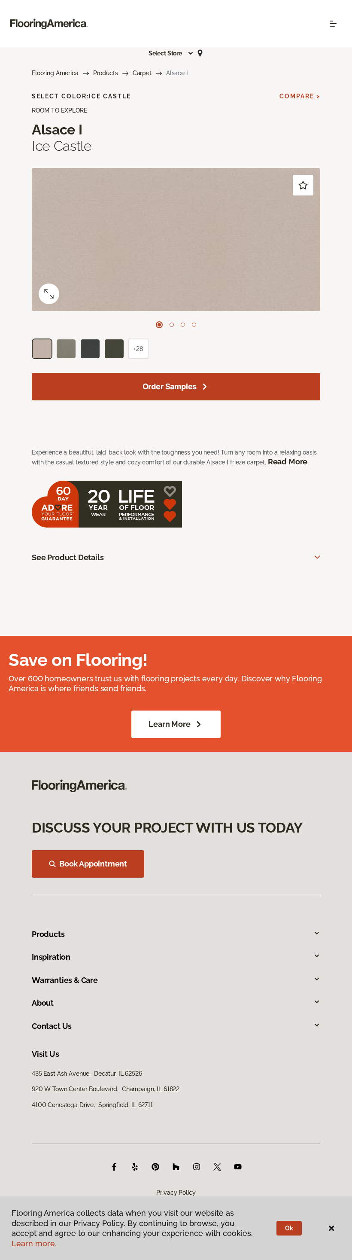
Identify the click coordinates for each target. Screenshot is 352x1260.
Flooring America (55, 73)
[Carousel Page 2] (172, 325)
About (43, 1002)
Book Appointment (93, 863)
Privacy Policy (175, 1192)
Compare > (299, 96)
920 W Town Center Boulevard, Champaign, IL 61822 (105, 1089)
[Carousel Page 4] (194, 325)
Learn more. (34, 1243)
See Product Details (68, 557)
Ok (289, 1228)
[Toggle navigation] (333, 23)
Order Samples (170, 386)
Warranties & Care (65, 980)
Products (105, 73)
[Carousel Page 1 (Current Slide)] (159, 324)
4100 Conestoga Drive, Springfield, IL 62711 (92, 1104)
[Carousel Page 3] (183, 325)
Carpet (142, 73)
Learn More (169, 724)
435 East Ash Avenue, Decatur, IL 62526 (87, 1073)
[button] (171, 53)
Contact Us (52, 1026)
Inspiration (51, 956)
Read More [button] (287, 461)
